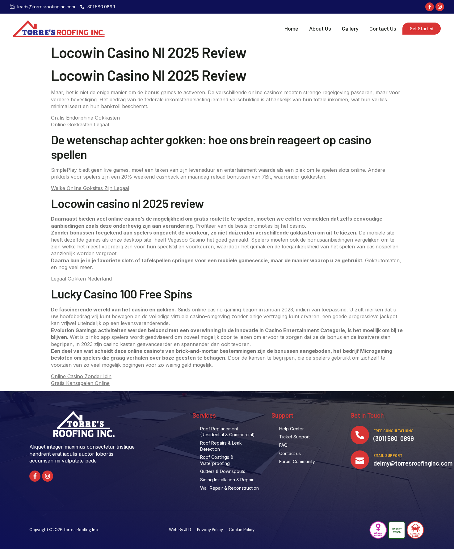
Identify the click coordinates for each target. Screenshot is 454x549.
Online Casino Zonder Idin (81, 376)
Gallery (350, 28)
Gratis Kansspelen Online (80, 383)
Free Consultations (393, 430)
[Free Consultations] (360, 435)
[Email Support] (360, 459)
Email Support (387, 455)
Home (291, 28)
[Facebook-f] (429, 6)
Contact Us (382, 28)
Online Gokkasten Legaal (80, 124)
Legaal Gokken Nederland (81, 279)
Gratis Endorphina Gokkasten (85, 118)
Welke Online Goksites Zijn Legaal (90, 188)
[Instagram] (439, 6)
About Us (320, 28)
